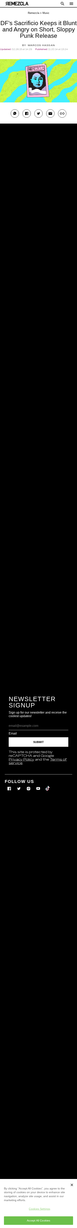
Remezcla (33, 12)
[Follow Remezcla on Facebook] (9, 785)
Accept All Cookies (38, 1220)
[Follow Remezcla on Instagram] (29, 785)
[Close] (72, 1185)
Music (45, 12)
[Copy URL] (62, 113)
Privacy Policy (21, 759)
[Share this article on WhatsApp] (15, 113)
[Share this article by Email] (50, 113)
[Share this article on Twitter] (38, 113)
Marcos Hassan (41, 45)
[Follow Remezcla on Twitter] (19, 785)
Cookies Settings (39, 1208)
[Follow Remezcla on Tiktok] (47, 785)
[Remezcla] (17, 3)
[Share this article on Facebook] (27, 113)
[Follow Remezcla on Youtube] (38, 785)
